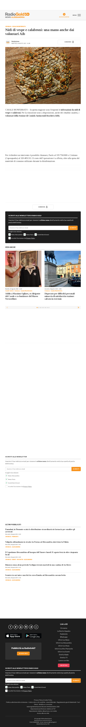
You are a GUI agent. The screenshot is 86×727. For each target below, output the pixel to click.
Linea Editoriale (51, 702)
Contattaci (63, 665)
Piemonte (15, 537)
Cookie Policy (48, 700)
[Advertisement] (43, 135)
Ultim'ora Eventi (64, 652)
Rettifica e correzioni (45, 704)
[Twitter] (16, 627)
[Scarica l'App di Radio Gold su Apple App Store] (13, 635)
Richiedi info (23, 653)
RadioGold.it (48, 719)
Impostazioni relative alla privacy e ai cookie (43, 711)
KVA (48, 724)
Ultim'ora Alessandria (64, 643)
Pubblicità (63, 634)
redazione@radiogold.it (50, 722)
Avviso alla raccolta (43, 713)
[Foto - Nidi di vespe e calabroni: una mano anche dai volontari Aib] (43, 75)
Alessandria (16, 547)
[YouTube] (21, 627)
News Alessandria (16, 235)
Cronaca (8, 26)
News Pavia (29, 235)
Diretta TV (63, 657)
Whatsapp (63, 637)
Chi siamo (63, 628)
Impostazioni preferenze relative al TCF (43, 709)
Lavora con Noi (63, 660)
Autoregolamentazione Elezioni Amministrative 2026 (43, 707)
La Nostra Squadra (63, 631)
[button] (79, 307)
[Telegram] (31, 627)
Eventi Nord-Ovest (43, 235)
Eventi (14, 559)
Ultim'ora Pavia (63, 646)
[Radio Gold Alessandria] (17, 15)
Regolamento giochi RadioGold (66, 702)
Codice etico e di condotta (37, 702)
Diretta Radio (64, 655)
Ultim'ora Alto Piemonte (64, 649)
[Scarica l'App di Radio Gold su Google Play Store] (33, 635)
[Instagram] (26, 627)
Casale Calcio (9, 291)
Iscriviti (73, 228)
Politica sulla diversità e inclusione (16, 702)
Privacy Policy (30, 238)
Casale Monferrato (19, 26)
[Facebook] (10, 627)
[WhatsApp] (36, 627)
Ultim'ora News (63, 640)
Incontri (20, 559)
